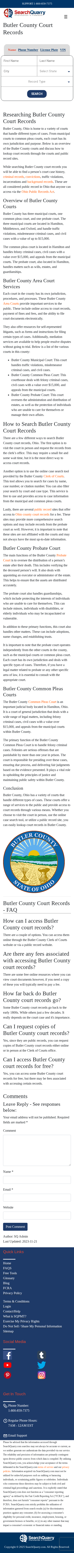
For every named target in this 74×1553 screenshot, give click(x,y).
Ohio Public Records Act (38, 191)
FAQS (7, 1268)
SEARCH (37, 93)
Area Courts (11, 303)
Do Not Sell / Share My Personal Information (32, 1326)
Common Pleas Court (42, 702)
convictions (32, 176)
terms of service (45, 1467)
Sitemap (8, 1331)
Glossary (9, 1278)
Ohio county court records (32, 514)
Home (7, 1263)
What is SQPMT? (14, 1316)
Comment (9, 1130)
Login (7, 1306)
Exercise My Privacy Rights (21, 1321)
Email (8, 1189)
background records (40, 181)
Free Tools (10, 1273)
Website (8, 1207)
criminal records (13, 176)
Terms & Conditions (16, 1301)
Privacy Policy (12, 1293)
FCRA (7, 1288)
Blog (6, 1283)
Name (8, 1171)
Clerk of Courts (54, 476)
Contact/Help (11, 1311)
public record (42, 509)
